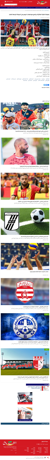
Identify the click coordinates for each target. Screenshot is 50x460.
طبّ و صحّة (46, 451)
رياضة (43, 10)
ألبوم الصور (39, 447)
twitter (19, 1)
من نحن (12, 450)
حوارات (47, 450)
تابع (15, 452)
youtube (25, 1)
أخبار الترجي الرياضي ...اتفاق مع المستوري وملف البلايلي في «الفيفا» (33, 201)
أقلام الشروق (46, 447)
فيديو (28, 451)
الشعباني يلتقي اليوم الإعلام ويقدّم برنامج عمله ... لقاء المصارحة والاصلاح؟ (31, 131)
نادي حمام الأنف (13, 79)
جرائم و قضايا (33, 448)
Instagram (26, 1)
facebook (21, 1)
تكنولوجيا (46, 448)
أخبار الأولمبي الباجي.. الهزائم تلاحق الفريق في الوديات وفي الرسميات (33, 377)
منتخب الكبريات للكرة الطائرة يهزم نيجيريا (39, 272)
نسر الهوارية (43, 79)
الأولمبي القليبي (47, 80)
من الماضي (46, 452)
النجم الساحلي (8, 79)
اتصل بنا (4, 5)
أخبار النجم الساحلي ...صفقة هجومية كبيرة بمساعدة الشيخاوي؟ (34, 166)
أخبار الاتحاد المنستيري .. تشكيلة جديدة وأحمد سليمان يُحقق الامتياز (33, 342)
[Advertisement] (25, 431)
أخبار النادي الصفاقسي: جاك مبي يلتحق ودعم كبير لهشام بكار (34, 236)
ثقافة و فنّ (39, 448)
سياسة (40, 452)
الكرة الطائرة (47, 79)
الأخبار (47, 7)
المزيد (2, 5)
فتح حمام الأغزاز (19, 79)
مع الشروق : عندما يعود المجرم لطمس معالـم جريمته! (34, 387)
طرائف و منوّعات (39, 451)
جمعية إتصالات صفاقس (41, 80)
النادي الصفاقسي (31, 79)
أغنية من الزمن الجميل (33, 453)
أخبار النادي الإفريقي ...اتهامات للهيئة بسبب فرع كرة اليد (35, 307)
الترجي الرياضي (35, 80)
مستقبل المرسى (30, 80)
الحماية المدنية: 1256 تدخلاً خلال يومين (20, 7)
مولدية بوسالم (25, 80)
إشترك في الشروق (9, 1)
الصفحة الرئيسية (46, 10)
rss (22, 1)
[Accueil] (9, 442)
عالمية (34, 451)
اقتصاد (34, 447)
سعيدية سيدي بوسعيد (38, 79)
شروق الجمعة (27, 450)
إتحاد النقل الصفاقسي (25, 79)
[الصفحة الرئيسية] (42, 2)
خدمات (40, 450)
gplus (24, 1)
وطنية (28, 447)
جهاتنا (28, 448)
